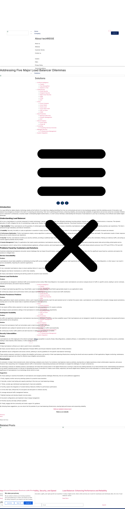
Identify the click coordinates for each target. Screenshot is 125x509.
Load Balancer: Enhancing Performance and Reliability (84, 491)
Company (37, 33)
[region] (19, 498)
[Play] (58, 203)
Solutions (37, 73)
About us (37, 43)
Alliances (37, 46)
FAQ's (36, 62)
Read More (65, 498)
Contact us (38, 53)
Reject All (19, 503)
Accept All (28, 503)
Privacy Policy (39, 65)
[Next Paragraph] (67, 203)
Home (36, 31)
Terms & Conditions (40, 68)
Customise (9, 503)
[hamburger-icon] (109, 31)
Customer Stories (40, 50)
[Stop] (62, 203)
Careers (37, 58)
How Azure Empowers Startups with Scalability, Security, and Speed (28, 491)
